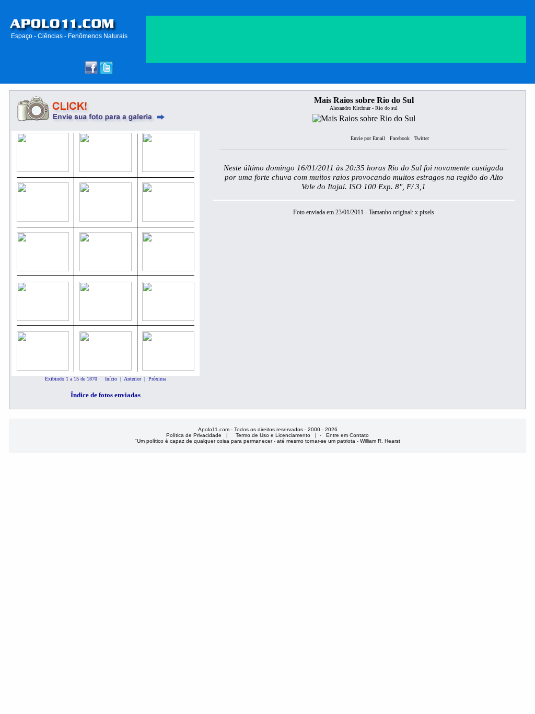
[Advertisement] (336, 140)
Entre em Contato (347, 435)
